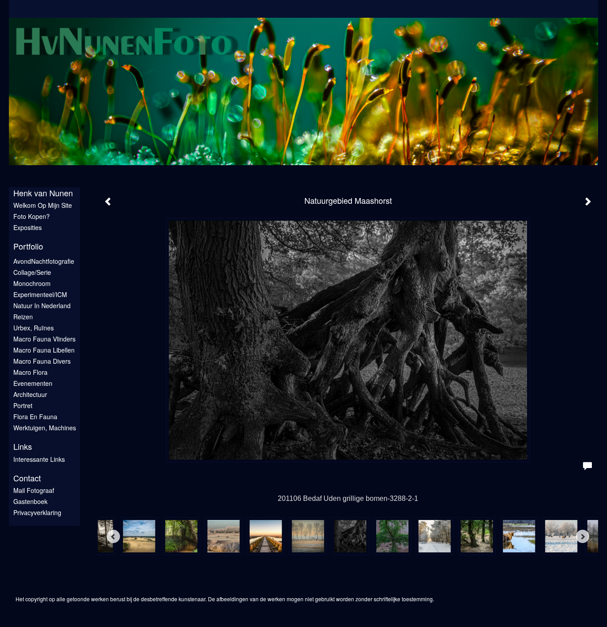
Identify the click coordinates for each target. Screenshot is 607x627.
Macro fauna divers (42, 361)
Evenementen (32, 383)
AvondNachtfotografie (43, 261)
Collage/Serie (32, 272)
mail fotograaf (33, 490)
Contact (27, 478)
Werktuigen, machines (44, 427)
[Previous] (113, 536)
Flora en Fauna (35, 416)
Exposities (27, 227)
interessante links (39, 459)
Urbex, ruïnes (33, 327)
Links (22, 446)
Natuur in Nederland (42, 305)
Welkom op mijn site (42, 205)
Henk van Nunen (43, 192)
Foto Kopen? (31, 216)
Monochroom (32, 283)
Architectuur (30, 394)
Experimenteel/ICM (40, 294)
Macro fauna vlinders (44, 338)
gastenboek (30, 501)
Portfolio (28, 246)
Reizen (23, 316)
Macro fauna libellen (44, 349)
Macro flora (30, 372)
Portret (22, 405)
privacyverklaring (37, 512)
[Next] (582, 536)
